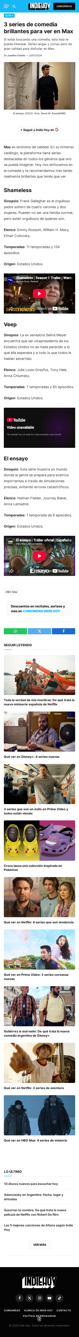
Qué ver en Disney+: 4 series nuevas (31, 757)
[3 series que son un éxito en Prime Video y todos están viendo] (39, 784)
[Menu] (6, 6)
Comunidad (64, 6)
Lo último (13, 1172)
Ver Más (39, 1245)
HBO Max (11, 591)
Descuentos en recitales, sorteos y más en (38, 608)
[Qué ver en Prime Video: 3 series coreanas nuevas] (39, 949)
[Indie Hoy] (39, 6)
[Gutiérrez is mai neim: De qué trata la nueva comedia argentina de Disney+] (39, 1006)
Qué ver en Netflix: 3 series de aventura (34, 1088)
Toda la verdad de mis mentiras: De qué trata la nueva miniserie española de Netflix (39, 702)
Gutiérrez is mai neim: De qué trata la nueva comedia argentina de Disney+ (36, 1033)
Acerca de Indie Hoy (38, 1310)
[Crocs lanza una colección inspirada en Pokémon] (39, 840)
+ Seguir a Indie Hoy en (37, 130)
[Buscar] (14, 6)
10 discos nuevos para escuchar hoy (31, 1184)
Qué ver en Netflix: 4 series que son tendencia (39, 922)
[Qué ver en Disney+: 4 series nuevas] (39, 732)
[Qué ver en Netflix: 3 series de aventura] (39, 1063)
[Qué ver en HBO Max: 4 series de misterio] (39, 1115)
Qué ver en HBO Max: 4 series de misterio (35, 1140)
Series (9, 15)
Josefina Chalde (16, 55)
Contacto (64, 1310)
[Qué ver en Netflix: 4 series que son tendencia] (39, 897)
